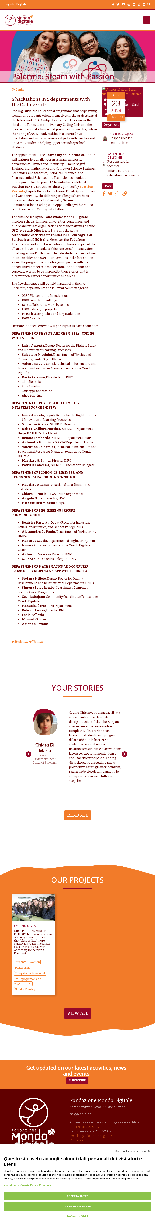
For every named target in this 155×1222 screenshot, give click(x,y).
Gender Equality (25, 989)
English (21, 4)
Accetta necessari (78, 1206)
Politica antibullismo (85, 1140)
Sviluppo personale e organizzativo (27, 981)
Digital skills (22, 967)
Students (20, 641)
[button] (146, 20)
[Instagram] (139, 4)
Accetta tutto (78, 1196)
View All (77, 1013)
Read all (77, 815)
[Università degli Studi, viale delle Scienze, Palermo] (122, 91)
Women (37, 641)
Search (148, 4)
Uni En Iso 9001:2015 (84, 1127)
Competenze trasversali (30, 973)
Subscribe (77, 1080)
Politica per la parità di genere (91, 1136)
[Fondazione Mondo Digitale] (20, 20)
